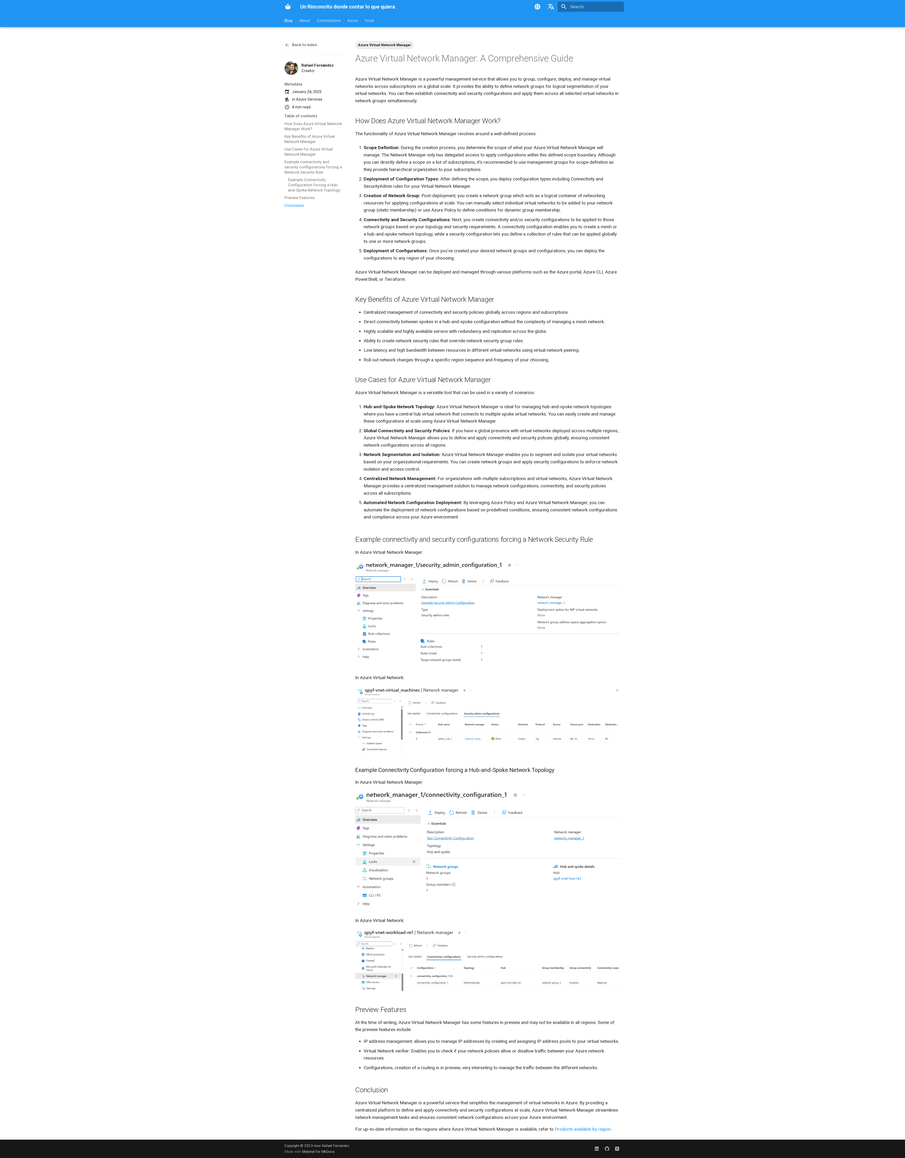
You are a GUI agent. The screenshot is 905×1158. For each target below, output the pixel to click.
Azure (352, 20)
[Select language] (551, 6)
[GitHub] (606, 1148)
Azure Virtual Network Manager (384, 45)
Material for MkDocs (318, 1152)
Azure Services (309, 99)
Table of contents (300, 116)
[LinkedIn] (596, 1148)
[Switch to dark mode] (537, 6)
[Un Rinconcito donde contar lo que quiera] (288, 6)
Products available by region (583, 1129)
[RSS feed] (617, 1148)
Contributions (329, 20)
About (304, 20)
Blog (288, 20)
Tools (369, 20)
